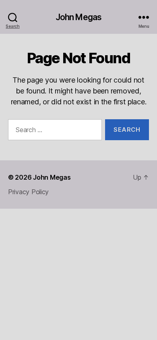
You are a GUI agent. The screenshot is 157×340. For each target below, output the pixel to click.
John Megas (78, 17)
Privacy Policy (28, 192)
